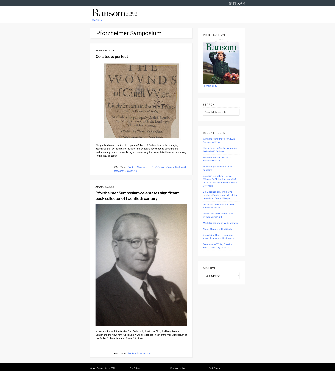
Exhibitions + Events (163, 167)
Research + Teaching (125, 171)
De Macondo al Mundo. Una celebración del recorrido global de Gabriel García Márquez (220, 195)
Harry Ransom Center (101, 368)
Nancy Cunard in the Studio (218, 229)
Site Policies (135, 368)
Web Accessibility (177, 368)
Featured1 (180, 167)
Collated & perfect (112, 56)
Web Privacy (214, 368)
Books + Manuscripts (139, 167)
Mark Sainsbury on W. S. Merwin (220, 223)
